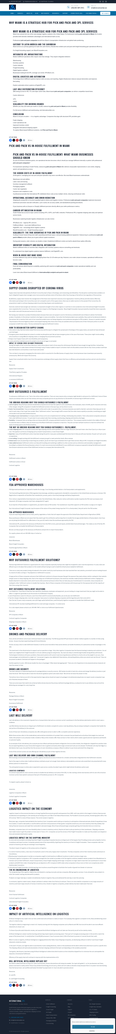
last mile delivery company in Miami (53, 748)
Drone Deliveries (41, 641)
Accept (93, 1026)
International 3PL (35, 194)
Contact (70, 1012)
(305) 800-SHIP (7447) (16, 1)
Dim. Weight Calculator (95, 1004)
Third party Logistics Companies (18, 858)
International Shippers (15, 376)
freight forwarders (72, 309)
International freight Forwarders (95, 307)
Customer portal (91, 13)
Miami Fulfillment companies (50, 423)
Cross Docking (49, 489)
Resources (55, 13)
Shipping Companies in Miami (17, 622)
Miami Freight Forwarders (16, 544)
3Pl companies (25, 407)
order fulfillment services (19, 418)
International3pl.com (48, 110)
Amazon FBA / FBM (51, 1018)
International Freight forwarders (18, 867)
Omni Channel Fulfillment (16, 894)
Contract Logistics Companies (18, 618)
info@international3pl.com (31, 1)
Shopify (37, 206)
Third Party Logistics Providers (18, 372)
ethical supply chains (56, 359)
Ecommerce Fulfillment (16, 703)
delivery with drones (96, 653)
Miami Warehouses (14, 540)
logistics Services (60, 752)
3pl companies (36, 598)
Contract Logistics (14, 465)
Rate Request (45, 13)
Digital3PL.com (40, 85)
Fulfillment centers (28, 443)
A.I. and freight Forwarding (16, 979)
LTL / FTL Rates (93, 1009)
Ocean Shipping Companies (63, 940)
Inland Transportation (44, 432)
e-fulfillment (40, 573)
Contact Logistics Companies (17, 796)
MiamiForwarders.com (40, 50)
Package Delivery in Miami (16, 696)
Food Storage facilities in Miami (18, 548)
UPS (14, 99)
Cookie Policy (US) (76, 13)
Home (12, 13)
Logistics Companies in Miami (17, 793)
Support (65, 13)
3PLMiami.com (49, 72)
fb (100, 1)
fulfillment (41, 726)
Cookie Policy (92, 1031)
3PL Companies (59, 775)
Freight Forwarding (51, 1007)
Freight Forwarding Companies (46, 840)
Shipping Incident (94, 1012)
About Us (70, 1004)
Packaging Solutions (51, 1021)
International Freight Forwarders (19, 902)
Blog (36, 13)
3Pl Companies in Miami (16, 615)
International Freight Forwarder (21, 508)
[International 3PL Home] (12, 7)
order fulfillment (28, 645)
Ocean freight (60, 432)
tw (106, 1)
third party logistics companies (66, 600)
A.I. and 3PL (12, 975)
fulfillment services (89, 398)
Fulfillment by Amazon (53, 579)
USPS (15, 101)
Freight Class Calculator (95, 1007)
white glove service (45, 732)
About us (29, 13)
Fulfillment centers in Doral (17, 462)
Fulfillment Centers (53, 324)
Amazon (30, 206)
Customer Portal (94, 1018)
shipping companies (60, 598)
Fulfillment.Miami (18, 225)
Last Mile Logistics (38, 758)
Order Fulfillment (50, 1004)
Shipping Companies (57, 309)
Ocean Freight (99, 940)
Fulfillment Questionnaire (56, 607)
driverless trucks (41, 946)
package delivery (42, 671)
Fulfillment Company (46, 594)
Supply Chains (21, 339)
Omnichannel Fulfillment (22, 954)
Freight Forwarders (76, 832)
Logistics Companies (65, 650)
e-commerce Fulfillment (16, 379)
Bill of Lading (93, 1015)
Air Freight (48, 1012)
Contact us (38, 533)
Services (20, 13)
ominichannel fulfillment (24, 758)
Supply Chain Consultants (16, 369)
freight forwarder (30, 653)
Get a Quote (105, 13)
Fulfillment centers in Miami (17, 458)
